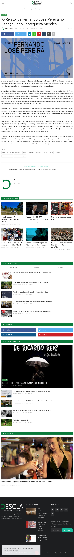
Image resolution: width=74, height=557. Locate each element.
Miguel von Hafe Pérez (35, 152)
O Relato (58, 152)
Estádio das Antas (7, 156)
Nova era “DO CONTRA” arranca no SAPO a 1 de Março (37, 218)
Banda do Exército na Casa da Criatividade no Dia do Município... (61, 245)
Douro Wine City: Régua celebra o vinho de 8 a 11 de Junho (27, 482)
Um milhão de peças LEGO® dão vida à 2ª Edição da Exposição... (33, 401)
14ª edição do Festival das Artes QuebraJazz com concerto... (32, 410)
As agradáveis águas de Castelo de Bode (22, 169)
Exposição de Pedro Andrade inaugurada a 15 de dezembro (42, 539)
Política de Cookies (65, 553)
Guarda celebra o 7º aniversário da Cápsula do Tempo (10, 219)
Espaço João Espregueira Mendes (11, 152)
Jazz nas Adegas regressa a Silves (61, 218)
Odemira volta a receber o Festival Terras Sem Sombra (30, 282)
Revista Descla (9, 28)
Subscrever (67, 530)
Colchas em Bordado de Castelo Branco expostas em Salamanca (42, 513)
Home (2, 9)
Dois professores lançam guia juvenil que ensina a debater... (32, 311)
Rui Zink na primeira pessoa (47, 169)
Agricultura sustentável (20, 420)
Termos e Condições (53, 553)
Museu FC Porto (48, 152)
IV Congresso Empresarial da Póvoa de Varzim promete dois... (33, 301)
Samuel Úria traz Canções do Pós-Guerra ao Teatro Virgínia (36, 244)
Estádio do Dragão (20, 156)
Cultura (8, 9)
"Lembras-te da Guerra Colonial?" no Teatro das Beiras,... (31, 292)
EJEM (24, 152)
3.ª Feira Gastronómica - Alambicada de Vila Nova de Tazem (32, 273)
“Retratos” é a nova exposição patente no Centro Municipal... (42, 526)
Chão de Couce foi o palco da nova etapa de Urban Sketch (12, 244)
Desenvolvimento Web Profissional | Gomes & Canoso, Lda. (31, 391)
